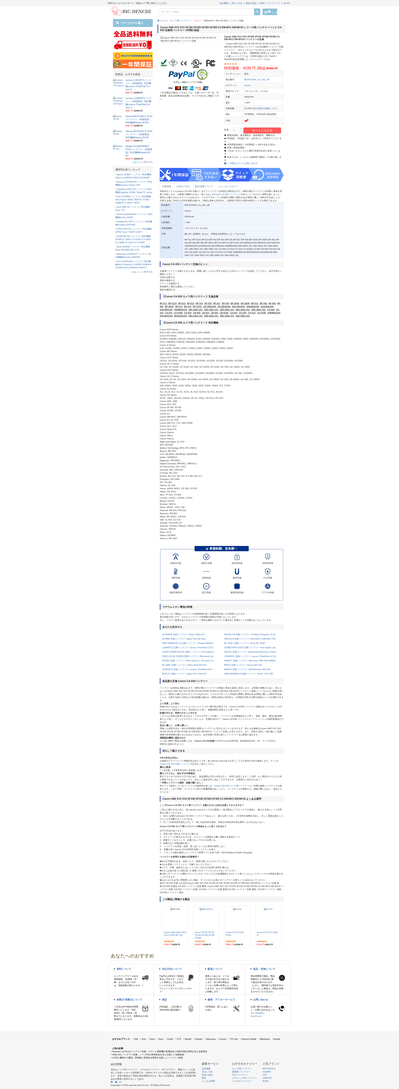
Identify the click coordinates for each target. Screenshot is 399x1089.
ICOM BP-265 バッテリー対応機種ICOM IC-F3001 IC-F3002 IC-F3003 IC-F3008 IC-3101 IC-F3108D (133, 239)
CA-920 (168, 312)
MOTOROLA (269, 1068)
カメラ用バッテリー (180, 20)
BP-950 (272, 303)
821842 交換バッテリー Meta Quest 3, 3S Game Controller (190, 660)
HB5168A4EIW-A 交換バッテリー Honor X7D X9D (248, 673)
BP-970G (197, 306)
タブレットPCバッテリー (244, 1078)
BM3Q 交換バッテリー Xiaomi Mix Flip (243, 665)
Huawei (198, 1039)
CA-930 (188, 312)
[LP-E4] (268, 918)
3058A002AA (252, 306)
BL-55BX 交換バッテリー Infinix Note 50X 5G (184, 665)
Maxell (188, 1039)
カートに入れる (262, 130)
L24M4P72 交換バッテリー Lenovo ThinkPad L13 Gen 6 (190, 647)
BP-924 (199, 303)
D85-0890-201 (227, 316)
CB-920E (224, 312)
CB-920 (214, 312)
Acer (144, 1039)
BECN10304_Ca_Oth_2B (256, 79)
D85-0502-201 (211, 316)
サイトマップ (273, 3)
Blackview (265, 1039)
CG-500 (243, 312)
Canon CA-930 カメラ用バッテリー (231, 786)
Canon (196, 20)
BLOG (287, 3)
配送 (262, 3)
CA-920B (178, 312)
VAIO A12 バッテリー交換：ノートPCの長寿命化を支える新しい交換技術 (148, 1054)
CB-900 (196, 312)
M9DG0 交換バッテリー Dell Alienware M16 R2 (247, 669)
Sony (152, 1039)
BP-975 (187, 306)
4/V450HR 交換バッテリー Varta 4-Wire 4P (183, 634)
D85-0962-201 (258, 309)
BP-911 (163, 303)
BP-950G (169, 306)
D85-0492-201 (195, 316)
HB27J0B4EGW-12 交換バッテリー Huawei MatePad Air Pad (190, 643)
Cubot (170, 1039)
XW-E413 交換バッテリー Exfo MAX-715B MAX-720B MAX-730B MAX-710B (252, 638)
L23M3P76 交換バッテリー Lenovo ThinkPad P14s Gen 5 (190, 669)
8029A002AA (166, 316)
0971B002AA (209, 306)
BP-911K (172, 303)
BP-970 (179, 306)
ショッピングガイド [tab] (228, 186)
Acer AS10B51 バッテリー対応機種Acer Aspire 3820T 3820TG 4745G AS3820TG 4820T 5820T (133, 199)
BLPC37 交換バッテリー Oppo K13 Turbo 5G (184, 673)
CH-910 (252, 312)
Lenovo (222, 1039)
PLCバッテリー (239, 1075)
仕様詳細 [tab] (166, 186)
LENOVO (267, 1078)
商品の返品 (251, 3)
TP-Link (234, 1039)
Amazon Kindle (249, 1039)
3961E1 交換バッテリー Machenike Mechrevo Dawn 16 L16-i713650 (252, 652)
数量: (226, 129)
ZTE (179, 1039)
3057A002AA (238, 306)
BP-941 (254, 303)
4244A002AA (267, 306)
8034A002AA (180, 316)
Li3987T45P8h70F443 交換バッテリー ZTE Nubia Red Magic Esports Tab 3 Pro (190, 652)
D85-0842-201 (195, 309)
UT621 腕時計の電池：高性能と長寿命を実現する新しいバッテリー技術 (147, 1057)
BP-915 (190, 303)
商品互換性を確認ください (265, 108)
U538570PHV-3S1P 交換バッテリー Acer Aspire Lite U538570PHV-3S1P (252, 647)
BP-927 (217, 303)
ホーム (163, 20)
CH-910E (261, 312)
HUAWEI (267, 1071)
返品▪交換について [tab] (204, 186)
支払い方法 (236, 3)
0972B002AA (224, 306)
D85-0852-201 (211, 309)
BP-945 (263, 303)
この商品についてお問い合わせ (241, 163)
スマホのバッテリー (242, 1081)
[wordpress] (112, 1082)
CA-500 (233, 312)
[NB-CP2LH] (206, 918)
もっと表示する (145, 162)
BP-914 (182, 303)
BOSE (266, 1081)
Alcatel (277, 1039)
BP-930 (225, 303)
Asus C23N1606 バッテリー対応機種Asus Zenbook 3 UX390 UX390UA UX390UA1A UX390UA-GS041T (133, 264)
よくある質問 (208, 1081)
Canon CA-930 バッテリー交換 (229, 194)
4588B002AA (180, 309)
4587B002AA (166, 309)
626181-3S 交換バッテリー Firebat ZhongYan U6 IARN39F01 (252, 634)
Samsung (210, 1039)
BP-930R (245, 303)
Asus (161, 1039)
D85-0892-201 (243, 316)
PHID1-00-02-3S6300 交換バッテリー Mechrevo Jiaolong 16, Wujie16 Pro (190, 656)
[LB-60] (237, 918)
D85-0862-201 (227, 309)
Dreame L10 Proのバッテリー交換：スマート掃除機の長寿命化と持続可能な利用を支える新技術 (159, 1051)
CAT (265, 1075)
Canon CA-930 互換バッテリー (175, 764)
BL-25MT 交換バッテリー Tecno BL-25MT (245, 643)
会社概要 (223, 3)
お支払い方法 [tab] (182, 186)
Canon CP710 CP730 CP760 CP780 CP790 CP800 (204, 935)
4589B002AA (273, 312)
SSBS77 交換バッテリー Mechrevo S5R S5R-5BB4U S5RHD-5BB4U (252, 660)
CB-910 (205, 312)
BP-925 (208, 303)
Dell (136, 1039)
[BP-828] (175, 918)
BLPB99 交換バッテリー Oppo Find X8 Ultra (184, 638)
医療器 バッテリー (241, 1071)
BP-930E (235, 303)
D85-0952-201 (243, 309)
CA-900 (271, 309)
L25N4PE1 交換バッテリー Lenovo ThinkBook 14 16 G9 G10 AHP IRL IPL (252, 656)
